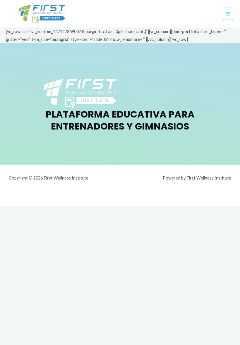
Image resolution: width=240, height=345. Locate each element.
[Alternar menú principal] (228, 14)
